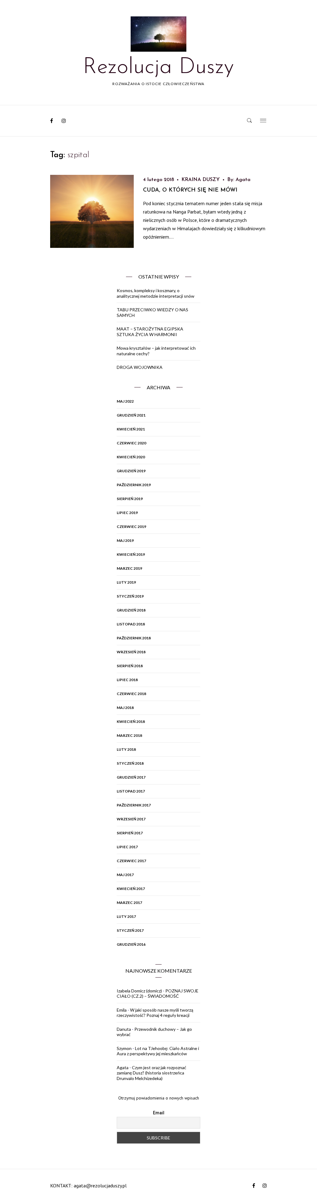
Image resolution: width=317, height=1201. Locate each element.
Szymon (124, 1048)
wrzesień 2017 (131, 819)
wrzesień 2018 (131, 652)
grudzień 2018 (131, 610)
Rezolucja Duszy (158, 67)
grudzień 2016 (131, 944)
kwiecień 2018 (131, 721)
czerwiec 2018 (131, 693)
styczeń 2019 (130, 596)
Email (158, 1112)
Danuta (124, 1029)
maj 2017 (125, 874)
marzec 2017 (129, 902)
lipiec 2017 (127, 847)
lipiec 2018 (127, 679)
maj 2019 (125, 540)
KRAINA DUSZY (200, 179)
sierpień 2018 (130, 665)
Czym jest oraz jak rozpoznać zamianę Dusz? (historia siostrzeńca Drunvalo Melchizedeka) (151, 1073)
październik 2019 (134, 484)
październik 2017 (134, 805)
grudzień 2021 (131, 415)
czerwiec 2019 (131, 526)
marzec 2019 (129, 568)
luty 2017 (126, 916)
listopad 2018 (131, 624)
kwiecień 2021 (131, 429)
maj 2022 (125, 401)
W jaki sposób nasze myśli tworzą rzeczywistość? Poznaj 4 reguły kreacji (155, 1012)
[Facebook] (51, 121)
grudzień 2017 (131, 777)
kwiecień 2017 (131, 888)
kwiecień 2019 (131, 554)
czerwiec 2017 (131, 860)
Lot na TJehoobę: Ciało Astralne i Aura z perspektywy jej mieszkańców (158, 1051)
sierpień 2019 (130, 498)
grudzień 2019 (131, 471)
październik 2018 (134, 638)
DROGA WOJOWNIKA (140, 367)
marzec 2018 (129, 735)
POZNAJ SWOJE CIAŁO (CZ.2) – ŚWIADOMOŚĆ (157, 993)
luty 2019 (126, 582)
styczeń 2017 (130, 930)
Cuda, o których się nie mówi (190, 190)
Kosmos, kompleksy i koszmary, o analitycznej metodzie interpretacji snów (155, 293)
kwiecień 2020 (131, 457)
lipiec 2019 (127, 512)
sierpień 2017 (130, 833)
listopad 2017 (131, 791)
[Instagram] (64, 121)
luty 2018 (126, 749)
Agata (243, 179)
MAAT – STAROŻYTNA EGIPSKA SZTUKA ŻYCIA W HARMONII (150, 331)
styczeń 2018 (130, 763)
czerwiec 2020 (131, 443)
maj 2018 (125, 707)
